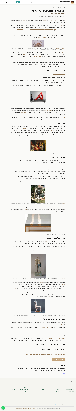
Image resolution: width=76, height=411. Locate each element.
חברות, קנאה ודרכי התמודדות (59, 354)
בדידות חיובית (27, 353)
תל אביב (14, 404)
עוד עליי (63, 373)
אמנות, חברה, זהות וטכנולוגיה (25, 396)
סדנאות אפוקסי (62, 102)
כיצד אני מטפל (71, 385)
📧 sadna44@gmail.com (51, 404)
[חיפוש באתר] (3, 2)
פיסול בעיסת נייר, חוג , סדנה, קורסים (59, 48)
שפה (29, 398)
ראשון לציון (29, 404)
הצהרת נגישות (33, 408)
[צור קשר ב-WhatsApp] (3, 408)
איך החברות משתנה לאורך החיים (45, 354)
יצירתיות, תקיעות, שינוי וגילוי (25, 389)
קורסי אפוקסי (58, 233)
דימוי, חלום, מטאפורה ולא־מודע (24, 393)
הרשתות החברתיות (61, 293)
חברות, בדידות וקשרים (49, 353)
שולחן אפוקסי (63, 233)
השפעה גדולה (53, 20)
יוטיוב (38, 404)
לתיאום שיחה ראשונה (59, 359)
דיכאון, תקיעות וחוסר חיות (69, 389)
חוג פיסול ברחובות (62, 314)
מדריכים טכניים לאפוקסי (40, 387)
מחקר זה (39, 64)
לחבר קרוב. (53, 54)
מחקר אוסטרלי (62, 165)
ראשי (56, 2)
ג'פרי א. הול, (62, 52)
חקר (47, 241)
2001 (64, 340)
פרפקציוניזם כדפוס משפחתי (32, 354)
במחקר (63, 176)
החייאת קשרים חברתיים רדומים (45, 327)
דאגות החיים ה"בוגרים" (37, 56)
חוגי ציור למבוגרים (62, 152)
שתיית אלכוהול (25, 54)
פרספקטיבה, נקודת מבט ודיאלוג (24, 387)
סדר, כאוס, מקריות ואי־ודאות (24, 385)
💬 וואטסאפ (43, 404)
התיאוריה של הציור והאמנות (54, 387)
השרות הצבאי (20, 29)
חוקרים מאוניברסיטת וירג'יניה (59, 74)
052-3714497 (11, 2)
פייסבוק (34, 404)
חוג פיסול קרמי (62, 278)
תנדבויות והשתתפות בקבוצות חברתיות (57, 338)
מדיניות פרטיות (26, 408)
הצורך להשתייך (38, 353)
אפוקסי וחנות (41, 382)
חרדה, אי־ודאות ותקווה (70, 387)
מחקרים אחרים (62, 107)
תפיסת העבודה (23, 2)
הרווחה (62, 324)
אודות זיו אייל (12, 385)
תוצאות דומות (24, 112)
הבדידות (44, 20)
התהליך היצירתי (37, 2)
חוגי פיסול (63, 203)
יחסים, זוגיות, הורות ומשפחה (69, 391)
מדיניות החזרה (19, 408)
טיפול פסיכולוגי (51, 2)
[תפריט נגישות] (6, 2)
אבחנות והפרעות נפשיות (69, 396)
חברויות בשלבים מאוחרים (42, 37)
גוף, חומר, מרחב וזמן (26, 391)
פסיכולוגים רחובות (32, 204)
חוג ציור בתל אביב (56, 389)
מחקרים (24, 20)
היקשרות (32, 353)
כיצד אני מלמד (56, 385)
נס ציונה (23, 404)
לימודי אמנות (44, 2)
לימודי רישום (57, 393)
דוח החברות (60, 25)
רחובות (19, 404)
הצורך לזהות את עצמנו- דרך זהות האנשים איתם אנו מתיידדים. (43, 29)
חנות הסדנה (42, 389)
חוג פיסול (57, 391)
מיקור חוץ (24, 119)
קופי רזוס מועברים (48, 110)
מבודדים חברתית (26, 128)
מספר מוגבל (62, 284)
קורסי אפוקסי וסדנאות (40, 385)
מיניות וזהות (71, 393)
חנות (28, 2)
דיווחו (48, 296)
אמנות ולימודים (56, 382)
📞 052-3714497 (60, 404)
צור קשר (17, 2)
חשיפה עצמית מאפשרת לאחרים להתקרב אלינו (45, 334)
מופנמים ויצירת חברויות (18, 353)
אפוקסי (32, 2)
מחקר (51, 130)
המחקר (63, 117)
